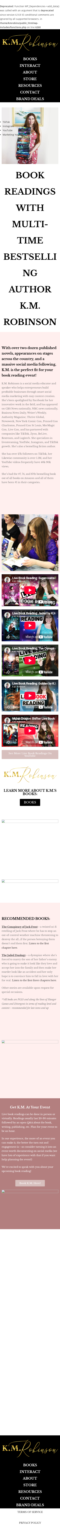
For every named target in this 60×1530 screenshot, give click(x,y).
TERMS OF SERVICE (30, 1512)
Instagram (8, 126)
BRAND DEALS (30, 99)
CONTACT (30, 92)
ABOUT (30, 72)
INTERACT (30, 66)
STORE (30, 79)
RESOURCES (30, 86)
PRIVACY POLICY (30, 1522)
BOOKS (30, 59)
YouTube (7, 130)
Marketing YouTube (13, 134)
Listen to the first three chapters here (34, 980)
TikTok (6, 122)
